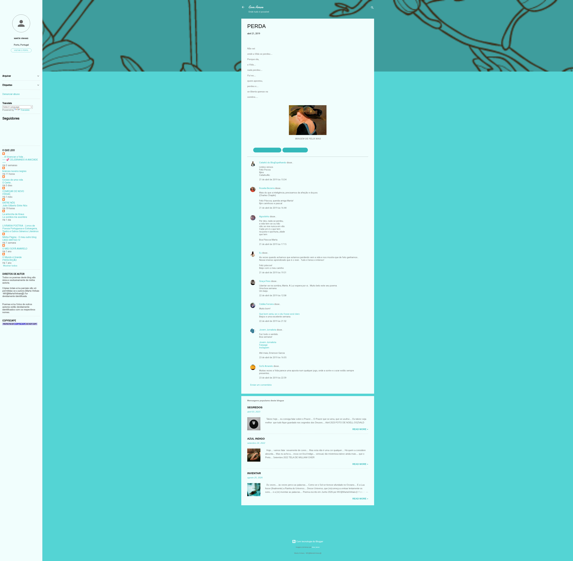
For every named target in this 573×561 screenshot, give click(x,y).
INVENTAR (254, 473)
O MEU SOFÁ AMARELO (14, 248)
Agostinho (264, 216)
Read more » (360, 429)
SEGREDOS (254, 407)
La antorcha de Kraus (13, 214)
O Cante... (7, 182)
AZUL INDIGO (256, 438)
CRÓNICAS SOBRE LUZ (295, 150)
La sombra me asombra (14, 217)
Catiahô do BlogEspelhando (272, 162)
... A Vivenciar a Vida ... (13, 156)
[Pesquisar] (372, 8)
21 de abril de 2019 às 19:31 (272, 272)
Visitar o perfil (21, 50)
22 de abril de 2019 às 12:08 (272, 295)
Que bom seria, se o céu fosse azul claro (279, 314)
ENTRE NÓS (8, 202)
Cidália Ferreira (266, 304)
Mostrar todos (10, 265)
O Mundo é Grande (12, 257)
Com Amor (255, 7)
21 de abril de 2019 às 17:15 (272, 244)
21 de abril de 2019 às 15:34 (272, 179)
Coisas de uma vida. (12, 179)
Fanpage (263, 345)
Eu (260, 253)
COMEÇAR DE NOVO (13, 191)
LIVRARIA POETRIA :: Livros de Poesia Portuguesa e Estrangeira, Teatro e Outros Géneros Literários (20, 228)
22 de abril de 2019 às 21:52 (272, 321)
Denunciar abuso (11, 94)
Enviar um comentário (261, 385)
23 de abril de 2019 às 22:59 (272, 377)
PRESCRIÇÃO (9, 260)
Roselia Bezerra (267, 188)
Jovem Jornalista (267, 329)
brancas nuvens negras (14, 171)
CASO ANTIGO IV (11, 240)
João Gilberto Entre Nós (14, 205)
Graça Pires (265, 281)
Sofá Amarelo (266, 366)
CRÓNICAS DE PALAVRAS (267, 150)
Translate (25, 110)
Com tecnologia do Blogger (309, 541)
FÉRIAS (6, 194)
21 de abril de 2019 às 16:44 (272, 208)
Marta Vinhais (21, 38)
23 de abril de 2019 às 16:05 (272, 357)
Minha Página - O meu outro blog (19, 237)
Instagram (264, 347)
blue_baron (316, 547)
